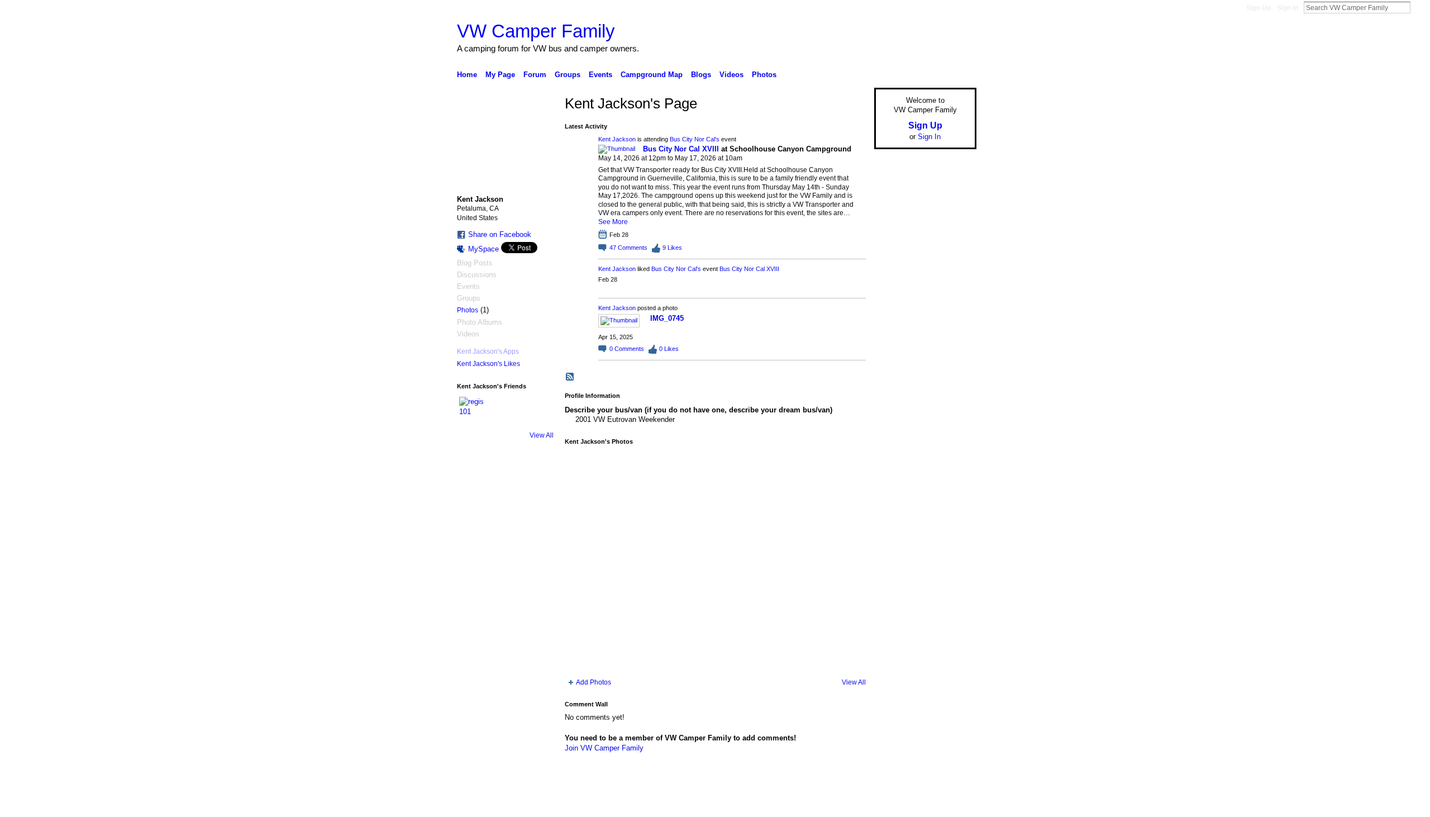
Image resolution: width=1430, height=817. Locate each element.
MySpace (483, 249)
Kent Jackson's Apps (488, 351)
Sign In (1287, 8)
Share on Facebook (499, 234)
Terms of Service (951, 804)
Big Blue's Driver (541, 804)
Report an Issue (894, 804)
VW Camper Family (536, 31)
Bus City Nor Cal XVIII (681, 149)
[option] (715, 561)
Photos (467, 310)
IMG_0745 (667, 318)
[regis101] (472, 410)
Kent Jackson (617, 139)
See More (613, 222)
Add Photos (593, 682)
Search (1419, 7)
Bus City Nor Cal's (694, 139)
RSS (570, 377)
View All (542, 435)
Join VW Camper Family (604, 748)
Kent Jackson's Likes (488, 364)
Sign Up (1258, 8)
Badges (849, 804)
